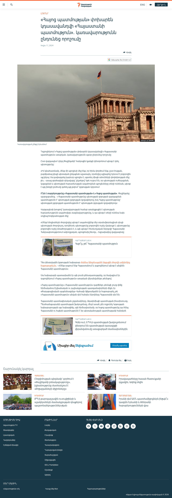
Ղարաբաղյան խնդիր (53, 450)
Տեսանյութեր (8, 430)
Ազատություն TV (10, 425)
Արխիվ (47, 475)
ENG (142, 4)
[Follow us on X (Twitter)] (94, 426)
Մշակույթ (49, 470)
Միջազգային (50, 460)
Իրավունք (123, 376)
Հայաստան (39, 376)
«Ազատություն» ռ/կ (11, 489)
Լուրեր (44, 13)
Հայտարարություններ (96, 489)
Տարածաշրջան (125, 396)
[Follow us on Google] (133, 426)
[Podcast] (126, 426)
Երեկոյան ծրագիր (10, 445)
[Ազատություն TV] (151, 5)
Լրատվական (8, 435)
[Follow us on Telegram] (107, 426)
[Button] (127, 52)
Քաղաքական (50, 430)
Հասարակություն (52, 445)
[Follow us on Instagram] (114, 426)
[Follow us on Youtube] (101, 426)
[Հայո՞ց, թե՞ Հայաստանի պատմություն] (57, 247)
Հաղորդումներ (9, 440)
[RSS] (120, 426)
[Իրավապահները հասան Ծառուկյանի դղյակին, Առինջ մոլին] (102, 382)
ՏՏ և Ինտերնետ (51, 465)
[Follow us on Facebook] (88, 426)
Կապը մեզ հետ (51, 489)
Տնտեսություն (50, 440)
